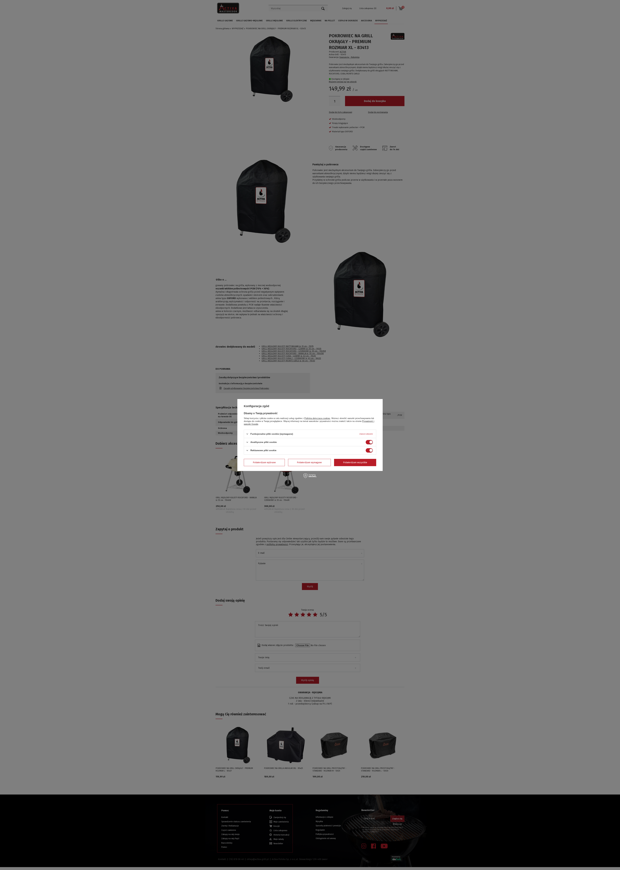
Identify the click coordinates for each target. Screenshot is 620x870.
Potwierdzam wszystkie (355, 462)
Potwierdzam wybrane (264, 462)
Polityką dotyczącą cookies (317, 418)
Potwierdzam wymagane (309, 462)
